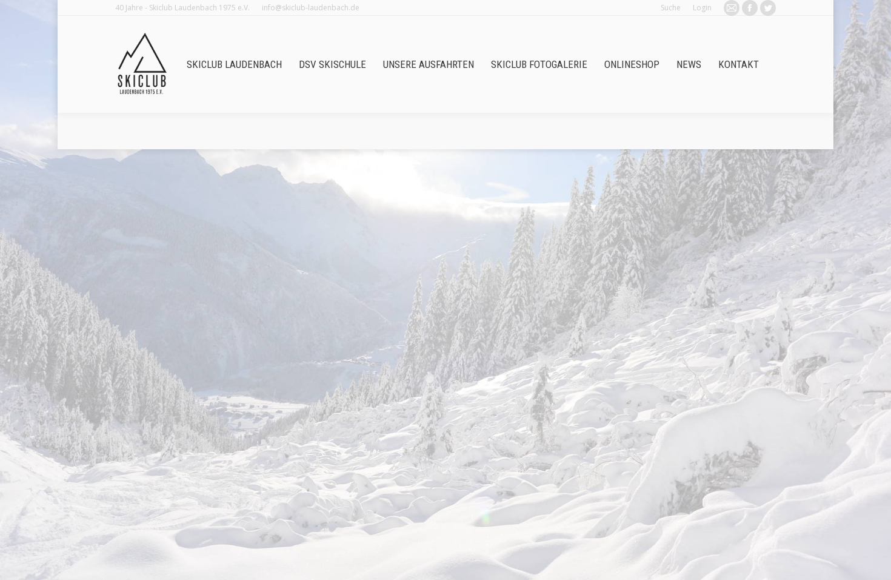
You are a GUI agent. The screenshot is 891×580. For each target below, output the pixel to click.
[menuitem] (234, 64)
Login (702, 7)
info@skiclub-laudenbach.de (310, 7)
